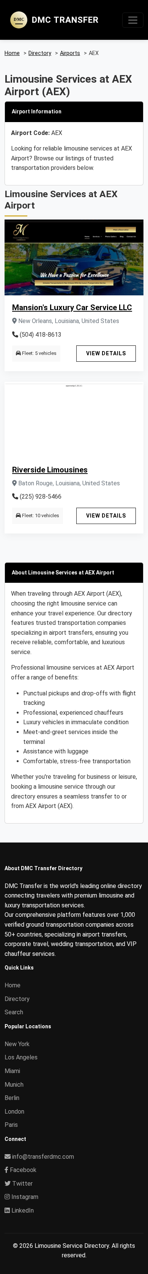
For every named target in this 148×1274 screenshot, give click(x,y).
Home (12, 985)
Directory (17, 999)
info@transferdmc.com (43, 1156)
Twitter (22, 1183)
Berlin (12, 1097)
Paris (11, 1124)
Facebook (22, 1170)
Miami (12, 1071)
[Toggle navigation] (132, 20)
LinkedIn (22, 1210)
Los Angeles (21, 1057)
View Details (106, 353)
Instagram (24, 1196)
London (14, 1111)
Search (14, 1012)
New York (17, 1044)
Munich (14, 1084)
